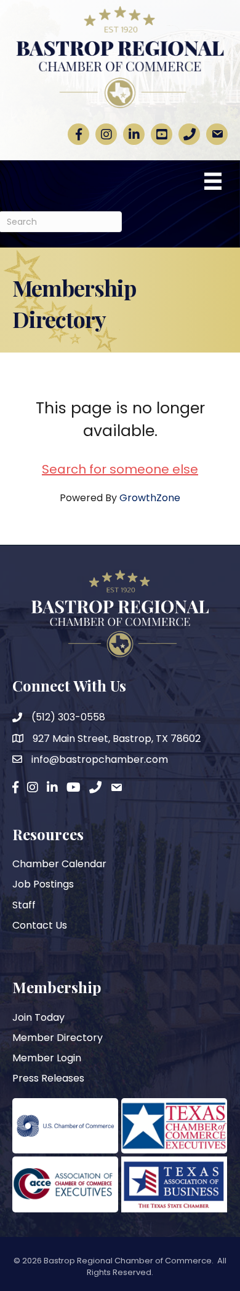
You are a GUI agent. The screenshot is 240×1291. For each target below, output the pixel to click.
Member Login (46, 1058)
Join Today (38, 1017)
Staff (24, 905)
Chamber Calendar (59, 864)
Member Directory (57, 1038)
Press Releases (48, 1078)
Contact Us (39, 925)
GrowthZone (149, 498)
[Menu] (213, 181)
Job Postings (43, 884)
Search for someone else (120, 469)
